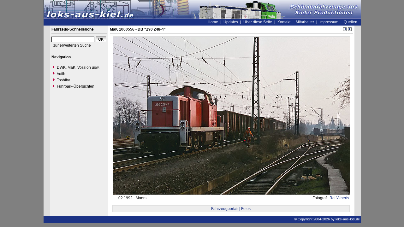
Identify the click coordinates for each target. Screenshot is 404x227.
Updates (230, 22)
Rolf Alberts (339, 198)
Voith (61, 74)
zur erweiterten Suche (72, 45)
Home (213, 22)
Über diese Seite (257, 22)
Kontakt (283, 22)
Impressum (328, 22)
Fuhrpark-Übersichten (75, 86)
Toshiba (63, 80)
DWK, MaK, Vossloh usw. (78, 67)
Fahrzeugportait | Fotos (231, 209)
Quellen (350, 22)
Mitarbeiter (305, 22)
